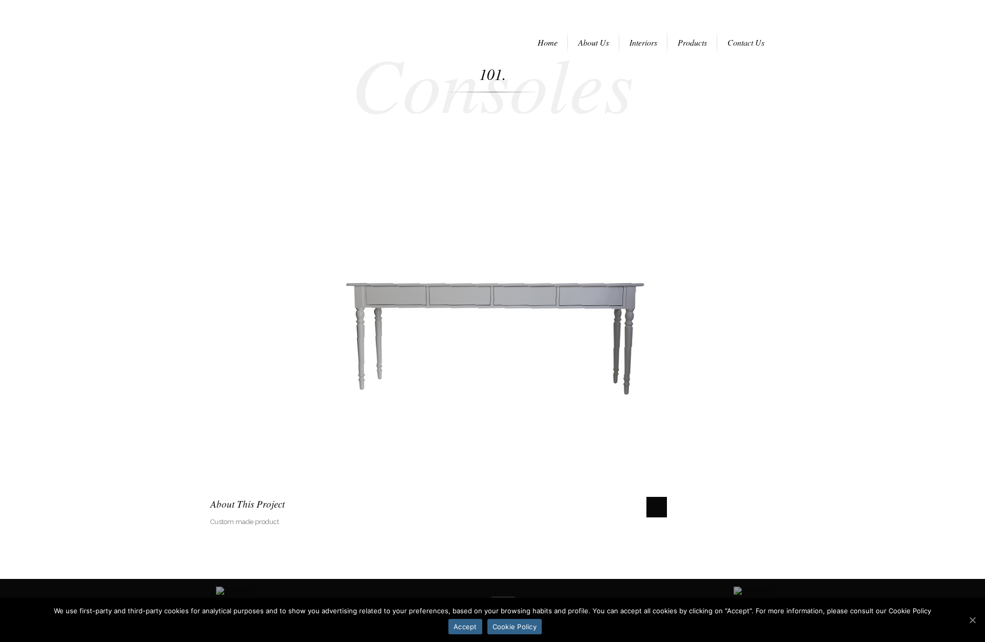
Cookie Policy (515, 627)
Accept (465, 627)
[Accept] (972, 620)
